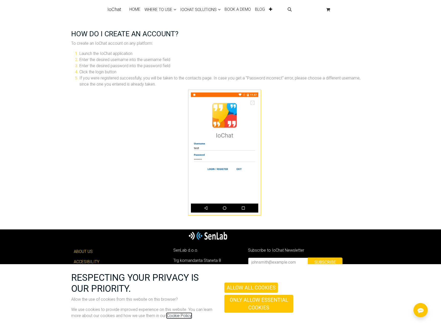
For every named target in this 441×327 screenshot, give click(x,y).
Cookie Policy (179, 315)
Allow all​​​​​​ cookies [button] (251, 288)
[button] (289, 9)
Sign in (309, 9)
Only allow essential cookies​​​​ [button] (259, 304)
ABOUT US (83, 251)
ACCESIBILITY (86, 261)
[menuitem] (134, 9)
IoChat (114, 9)
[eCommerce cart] (328, 9)
